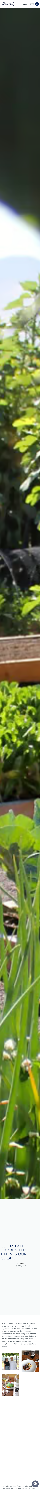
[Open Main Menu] (37, 4)
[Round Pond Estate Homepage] (8, 4)
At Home (20, 1263)
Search (25, 4)
